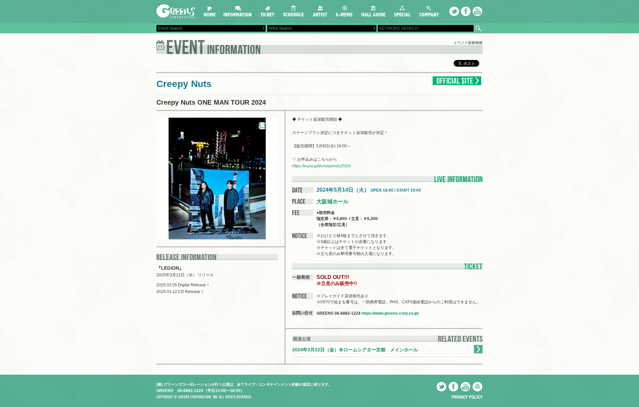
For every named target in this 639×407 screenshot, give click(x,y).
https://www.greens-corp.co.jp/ (390, 313)
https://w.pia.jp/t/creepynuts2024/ (321, 166)
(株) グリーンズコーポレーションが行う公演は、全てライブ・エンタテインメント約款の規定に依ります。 (244, 384)
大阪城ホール (332, 201)
